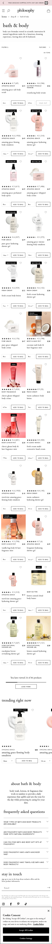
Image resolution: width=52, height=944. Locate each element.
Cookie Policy (38, 924)
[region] (26, 925)
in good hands (33, 443)
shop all (13, 17)
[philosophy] (26, 10)
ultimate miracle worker (34, 87)
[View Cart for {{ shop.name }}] (48, 10)
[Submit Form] (48, 887)
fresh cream (7, 290)
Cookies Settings (26, 939)
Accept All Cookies (26, 930)
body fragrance (9, 392)
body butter (32, 592)
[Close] (48, 911)
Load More (26, 687)
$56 (48, 86)
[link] (3, 904)
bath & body (24, 17)
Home (4, 17)
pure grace (6, 240)
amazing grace (8, 86)
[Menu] (3, 10)
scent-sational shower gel (8, 646)
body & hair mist (34, 341)
